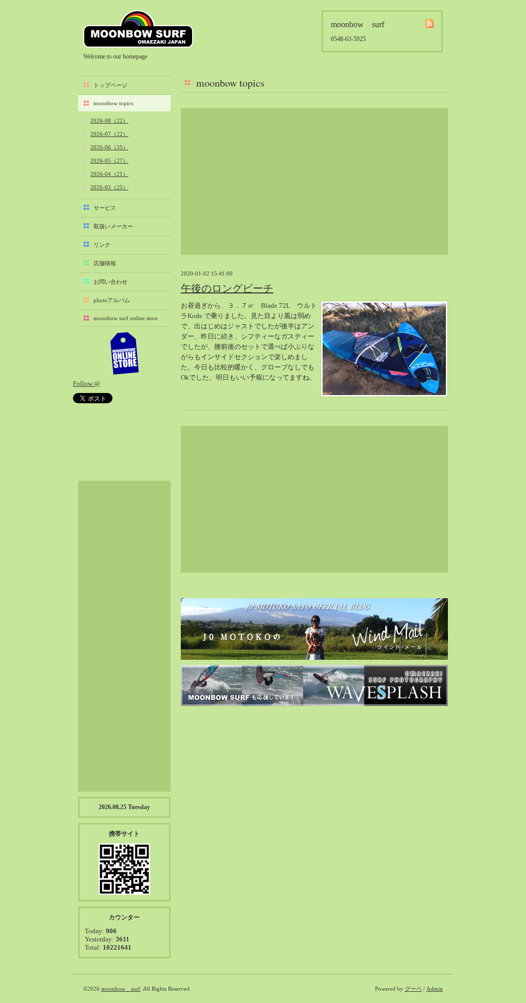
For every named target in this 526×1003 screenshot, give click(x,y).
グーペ (413, 989)
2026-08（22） (109, 120)
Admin (434, 989)
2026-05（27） (109, 161)
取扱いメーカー (113, 226)
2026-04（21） (109, 174)
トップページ (110, 85)
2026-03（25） (109, 187)
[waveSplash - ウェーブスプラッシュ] (314, 685)
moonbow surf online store (125, 318)
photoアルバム (111, 300)
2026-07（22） (109, 134)
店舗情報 (104, 263)
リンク (101, 245)
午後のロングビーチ (227, 288)
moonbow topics (113, 103)
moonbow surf (138, 29)
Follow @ (86, 383)
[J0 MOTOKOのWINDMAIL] (314, 629)
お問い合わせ (110, 282)
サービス (104, 208)
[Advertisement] (314, 181)
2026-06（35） (109, 147)
